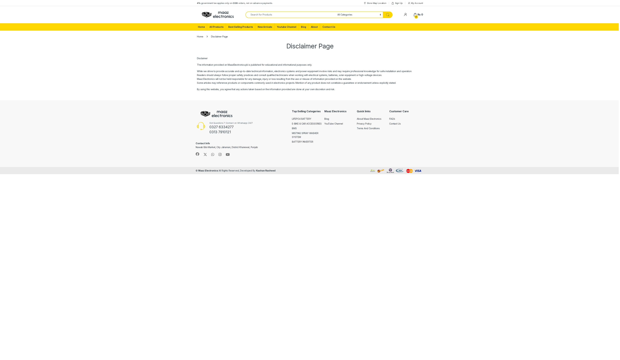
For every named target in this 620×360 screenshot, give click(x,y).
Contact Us (328, 26)
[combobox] (290, 14)
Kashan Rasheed (265, 170)
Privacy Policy (364, 123)
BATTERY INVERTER (302, 141)
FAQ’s (392, 118)
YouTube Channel (333, 123)
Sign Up (399, 3)
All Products (216, 26)
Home (201, 26)
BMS (294, 128)
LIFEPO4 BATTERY (301, 118)
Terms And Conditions (368, 128)
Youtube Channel (286, 26)
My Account (417, 3)
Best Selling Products (240, 26)
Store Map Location (376, 3)
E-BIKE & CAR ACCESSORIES (307, 123)
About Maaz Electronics (369, 118)
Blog (303, 26)
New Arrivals (265, 26)
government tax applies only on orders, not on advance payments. (235, 3)
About (314, 26)
